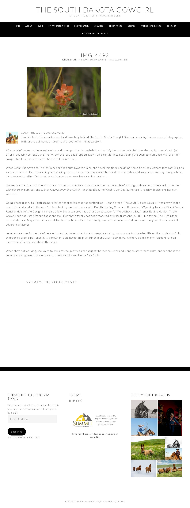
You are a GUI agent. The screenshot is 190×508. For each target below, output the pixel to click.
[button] (144, 409)
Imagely (121, 501)
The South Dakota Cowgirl (95, 9)
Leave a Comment (119, 60)
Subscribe (16, 431)
